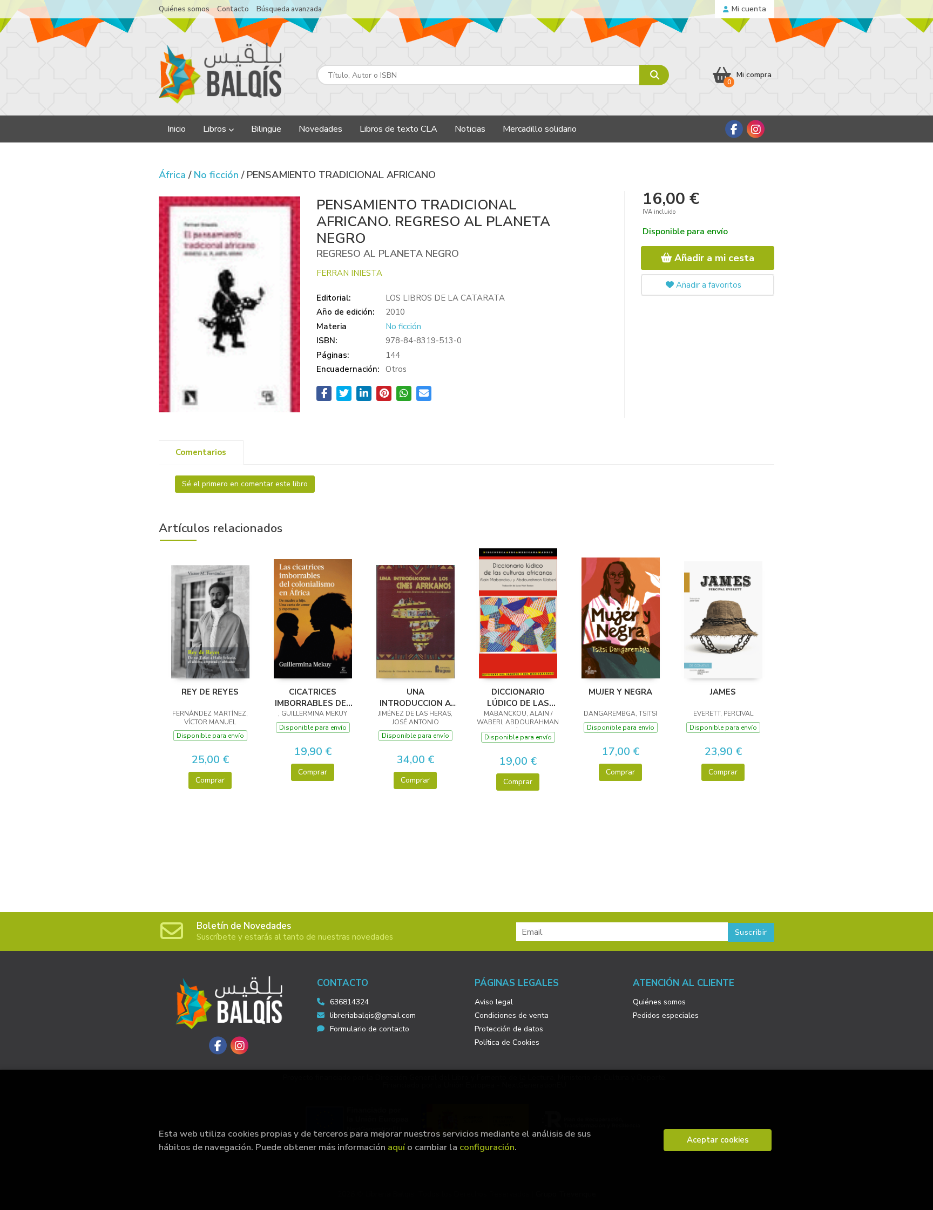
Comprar (210, 780)
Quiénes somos (184, 9)
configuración (487, 1147)
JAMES (723, 691)
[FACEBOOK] (734, 129)
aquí (396, 1147)
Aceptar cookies (718, 1139)
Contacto (233, 9)
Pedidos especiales (666, 1015)
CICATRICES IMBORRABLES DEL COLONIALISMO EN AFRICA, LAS (313, 697)
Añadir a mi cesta (713, 257)
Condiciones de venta (512, 1015)
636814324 (349, 1002)
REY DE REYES (210, 691)
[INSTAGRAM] (756, 129)
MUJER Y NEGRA (620, 691)
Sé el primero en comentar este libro (245, 484)
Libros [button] (215, 129)
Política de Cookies (507, 1042)
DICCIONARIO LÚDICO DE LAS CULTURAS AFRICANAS (518, 697)
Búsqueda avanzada (289, 9)
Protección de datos (509, 1029)
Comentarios (200, 452)
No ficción (217, 174)
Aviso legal (494, 1002)
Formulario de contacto (369, 1029)
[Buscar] (654, 75)
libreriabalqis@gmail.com (373, 1015)
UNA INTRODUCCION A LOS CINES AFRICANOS (415, 697)
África (173, 174)
